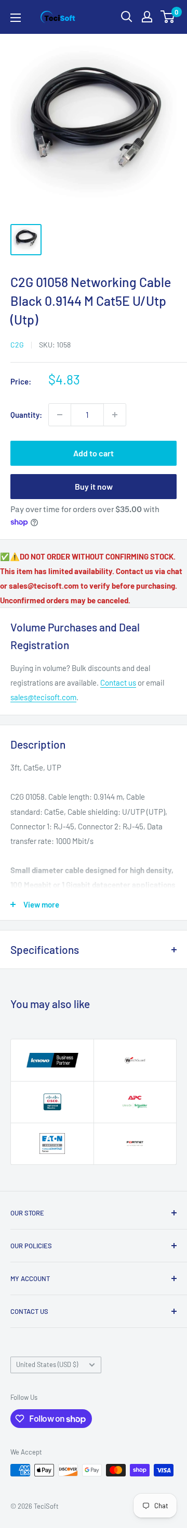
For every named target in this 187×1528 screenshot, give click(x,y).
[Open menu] (15, 18)
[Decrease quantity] (60, 415)
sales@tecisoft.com (43, 697)
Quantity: (26, 414)
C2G (17, 344)
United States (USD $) (47, 1364)
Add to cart (93, 453)
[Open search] (126, 16)
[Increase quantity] (115, 415)
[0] (168, 16)
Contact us (118, 682)
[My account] (147, 16)
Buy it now (94, 486)
